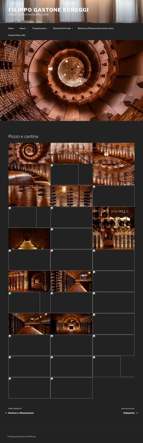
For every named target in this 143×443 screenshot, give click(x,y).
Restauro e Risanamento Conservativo (96, 28)
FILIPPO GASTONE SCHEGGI (48, 10)
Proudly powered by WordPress (22, 436)
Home (11, 28)
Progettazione (39, 28)
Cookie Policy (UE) (16, 35)
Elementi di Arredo (62, 28)
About (22, 28)
